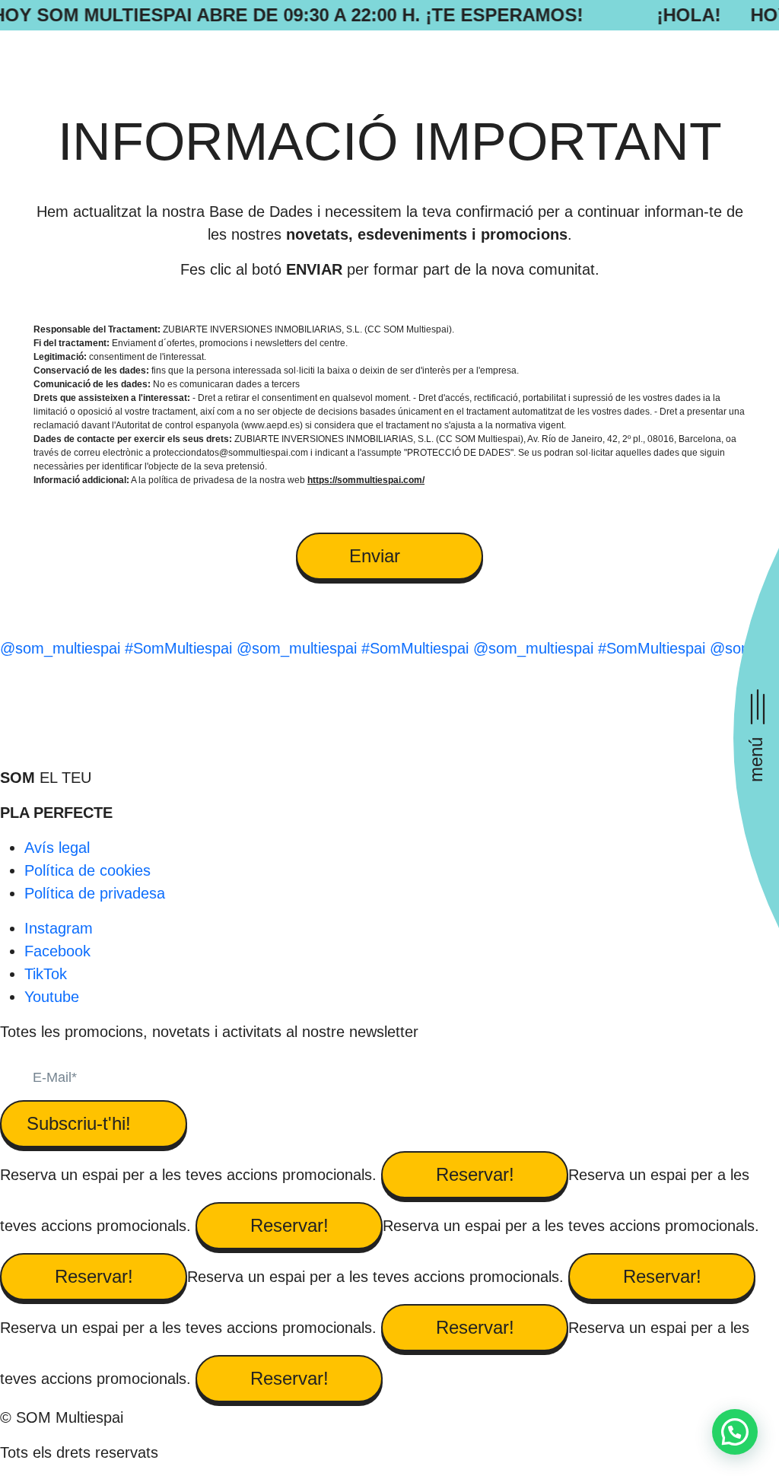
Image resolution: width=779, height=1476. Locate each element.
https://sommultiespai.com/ (365, 480)
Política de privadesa (94, 893)
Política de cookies (87, 870)
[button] (735, 1432)
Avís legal (57, 847)
